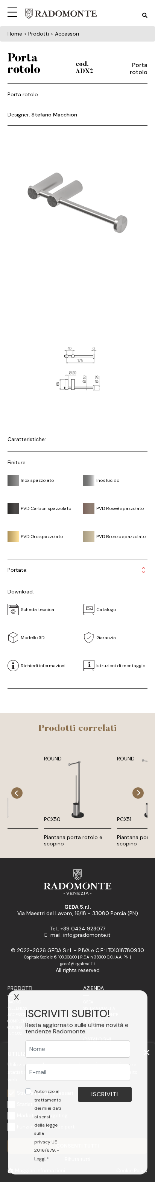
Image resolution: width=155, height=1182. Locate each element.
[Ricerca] (144, 15)
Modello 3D (32, 638)
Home (15, 33)
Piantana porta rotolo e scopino (73, 840)
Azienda (93, 988)
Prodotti (20, 988)
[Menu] (14, 11)
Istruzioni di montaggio (120, 666)
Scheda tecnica (37, 610)
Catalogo (106, 610)
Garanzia (106, 638)
